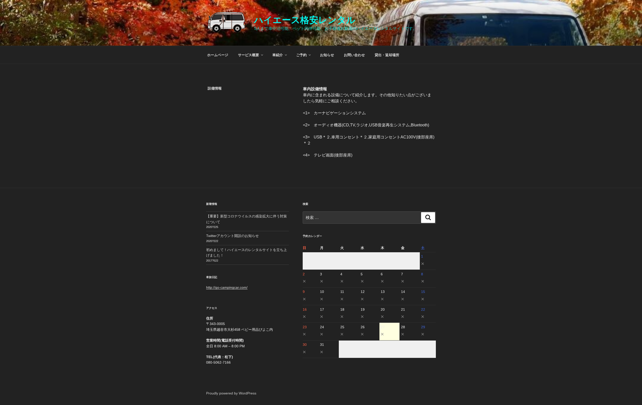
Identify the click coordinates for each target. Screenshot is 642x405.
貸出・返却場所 (387, 55)
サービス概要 (248, 55)
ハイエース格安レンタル (304, 20)
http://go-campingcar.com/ (227, 287)
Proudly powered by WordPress (231, 393)
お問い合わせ (354, 55)
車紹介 (277, 55)
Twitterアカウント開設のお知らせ (232, 236)
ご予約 (301, 55)
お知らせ (327, 55)
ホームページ (217, 55)
